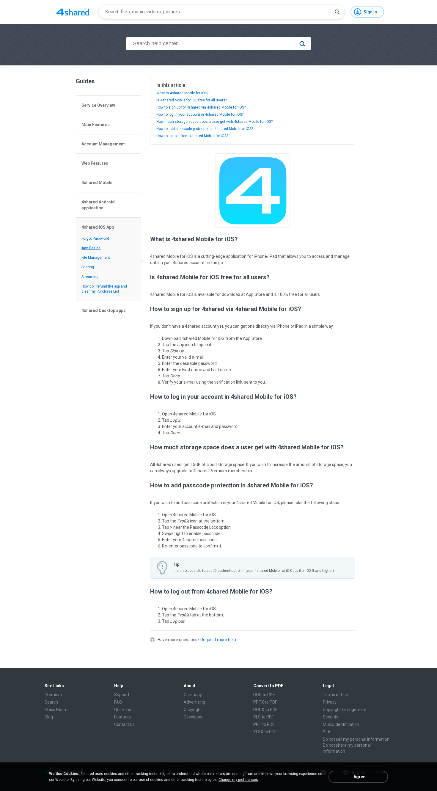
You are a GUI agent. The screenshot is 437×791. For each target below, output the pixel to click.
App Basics (90, 248)
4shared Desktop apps (103, 310)
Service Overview (98, 105)
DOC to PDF (264, 694)
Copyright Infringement (345, 709)
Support (121, 694)
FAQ (118, 702)
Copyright (193, 709)
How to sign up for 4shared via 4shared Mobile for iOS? (201, 107)
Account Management (103, 144)
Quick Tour (124, 709)
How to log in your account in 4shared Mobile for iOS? (199, 114)
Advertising (194, 702)
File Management (95, 257)
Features (122, 717)
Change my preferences (238, 780)
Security (330, 717)
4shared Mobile (96, 182)
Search (51, 702)
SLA (327, 731)
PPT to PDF (263, 724)
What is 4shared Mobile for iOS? (182, 93)
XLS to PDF (263, 717)
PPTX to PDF (265, 702)
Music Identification (341, 724)
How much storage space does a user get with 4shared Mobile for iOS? (214, 122)
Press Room (56, 709)
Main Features (95, 124)
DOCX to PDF (265, 709)
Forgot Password (95, 238)
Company (193, 694)
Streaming (89, 277)
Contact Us (124, 724)
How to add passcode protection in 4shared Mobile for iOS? (204, 129)
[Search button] (337, 12)
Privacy (330, 702)
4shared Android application (98, 205)
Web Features (94, 163)
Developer (193, 717)
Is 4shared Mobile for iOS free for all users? (191, 100)
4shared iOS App (97, 227)
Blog (49, 717)
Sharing (87, 267)
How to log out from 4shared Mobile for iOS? (192, 136)
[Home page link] (72, 12)
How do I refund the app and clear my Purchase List (104, 289)
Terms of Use (335, 694)
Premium (53, 694)
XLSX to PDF (264, 731)
